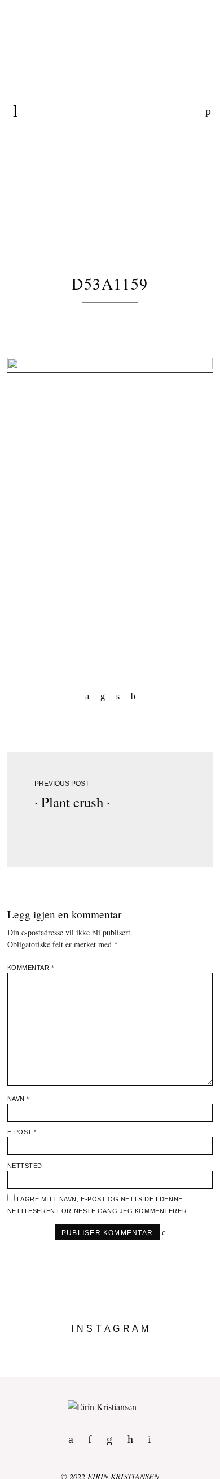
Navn (18, 1098)
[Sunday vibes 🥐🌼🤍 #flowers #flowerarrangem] (110, 1372)
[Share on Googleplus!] (133, 695)
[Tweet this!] (118, 695)
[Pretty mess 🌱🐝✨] (110, 1345)
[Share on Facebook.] (87, 695)
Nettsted (24, 1165)
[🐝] (110, 1354)
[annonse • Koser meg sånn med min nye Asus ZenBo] (110, 1363)
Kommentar (30, 967)
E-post (22, 1131)
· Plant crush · (72, 802)
